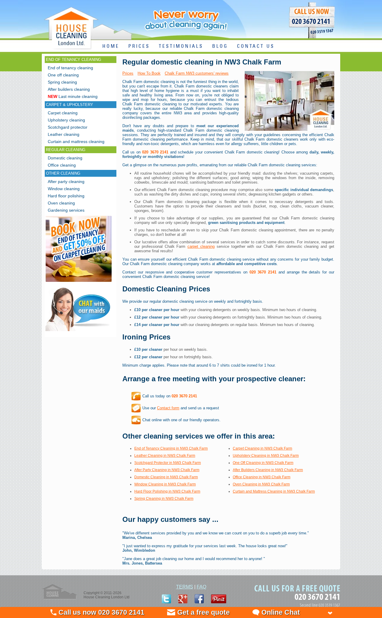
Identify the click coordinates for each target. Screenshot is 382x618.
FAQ (201, 586)
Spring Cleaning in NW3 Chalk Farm (163, 498)
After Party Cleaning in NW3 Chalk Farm (166, 470)
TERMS (184, 586)
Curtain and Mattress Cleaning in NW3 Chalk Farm (274, 491)
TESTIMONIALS (181, 46)
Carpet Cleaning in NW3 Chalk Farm (262, 448)
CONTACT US (256, 46)
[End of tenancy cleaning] (79, 282)
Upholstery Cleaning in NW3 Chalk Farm (266, 455)
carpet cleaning (201, 246)
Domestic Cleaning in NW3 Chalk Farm (166, 477)
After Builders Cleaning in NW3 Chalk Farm (268, 470)
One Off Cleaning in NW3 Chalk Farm (263, 463)
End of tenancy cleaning (70, 67)
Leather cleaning (63, 134)
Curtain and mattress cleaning (76, 141)
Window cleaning (64, 188)
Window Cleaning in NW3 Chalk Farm (165, 484)
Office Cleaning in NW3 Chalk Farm (261, 477)
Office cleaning (62, 165)
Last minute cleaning (73, 96)
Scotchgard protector (67, 127)
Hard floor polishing (66, 195)
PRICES (139, 46)
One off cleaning (63, 75)
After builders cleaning (69, 89)
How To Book (149, 73)
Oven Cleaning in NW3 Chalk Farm (261, 484)
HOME (110, 46)
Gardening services (66, 210)
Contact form (168, 408)
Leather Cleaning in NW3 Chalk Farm (164, 455)
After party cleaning (66, 181)
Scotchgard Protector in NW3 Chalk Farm (167, 463)
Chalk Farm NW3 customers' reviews (197, 73)
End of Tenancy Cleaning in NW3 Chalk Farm (171, 448)
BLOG (220, 46)
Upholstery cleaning (66, 120)
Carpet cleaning (63, 112)
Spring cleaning (62, 82)
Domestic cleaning (65, 158)
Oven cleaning (61, 203)
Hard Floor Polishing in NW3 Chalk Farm (167, 491)
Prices (127, 73)
